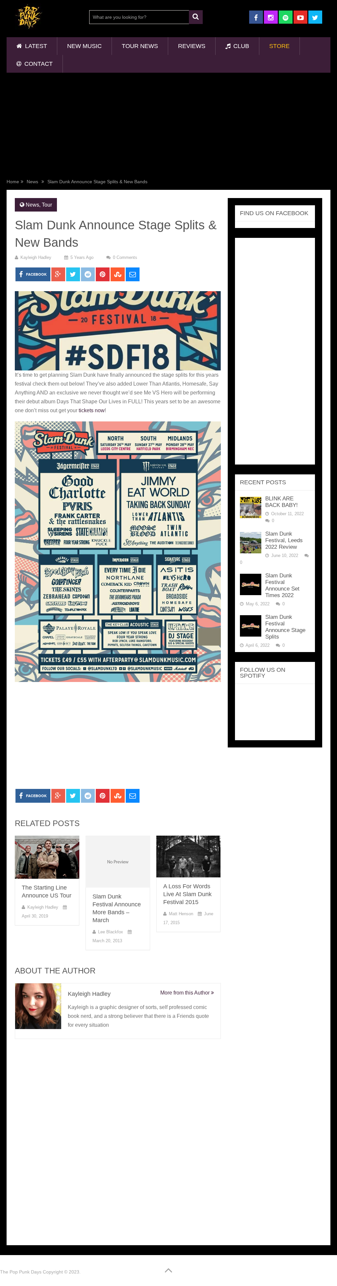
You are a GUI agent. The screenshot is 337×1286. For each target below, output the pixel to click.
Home (13, 181)
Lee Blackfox (110, 931)
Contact (38, 64)
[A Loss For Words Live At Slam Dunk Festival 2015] (188, 856)
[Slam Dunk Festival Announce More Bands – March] (118, 861)
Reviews (191, 46)
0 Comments (125, 257)
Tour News (140, 46)
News (32, 181)
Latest (35, 46)
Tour (47, 205)
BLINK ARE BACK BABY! (281, 501)
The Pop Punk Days (20, 1271)
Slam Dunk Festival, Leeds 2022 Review (284, 540)
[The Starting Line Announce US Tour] (47, 857)
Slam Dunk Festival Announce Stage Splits (285, 627)
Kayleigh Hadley (35, 257)
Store (279, 46)
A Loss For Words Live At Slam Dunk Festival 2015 (187, 894)
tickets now (92, 410)
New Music (84, 46)
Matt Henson (181, 913)
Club (240, 46)
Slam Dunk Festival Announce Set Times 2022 (282, 585)
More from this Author (185, 993)
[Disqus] (117, 1140)
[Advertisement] (168, 127)
